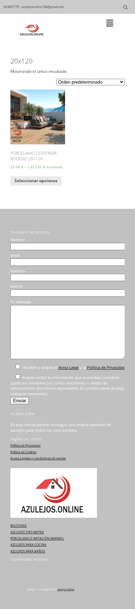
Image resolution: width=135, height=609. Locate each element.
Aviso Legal (68, 367)
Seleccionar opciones (36, 181)
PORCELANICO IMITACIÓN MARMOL (37, 538)
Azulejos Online (65, 589)
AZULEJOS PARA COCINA (28, 544)
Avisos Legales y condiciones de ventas (38, 458)
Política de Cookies (23, 452)
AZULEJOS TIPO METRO (27, 532)
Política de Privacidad (106, 367)
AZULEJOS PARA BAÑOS (27, 551)
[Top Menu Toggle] (110, 23)
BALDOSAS (18, 525)
